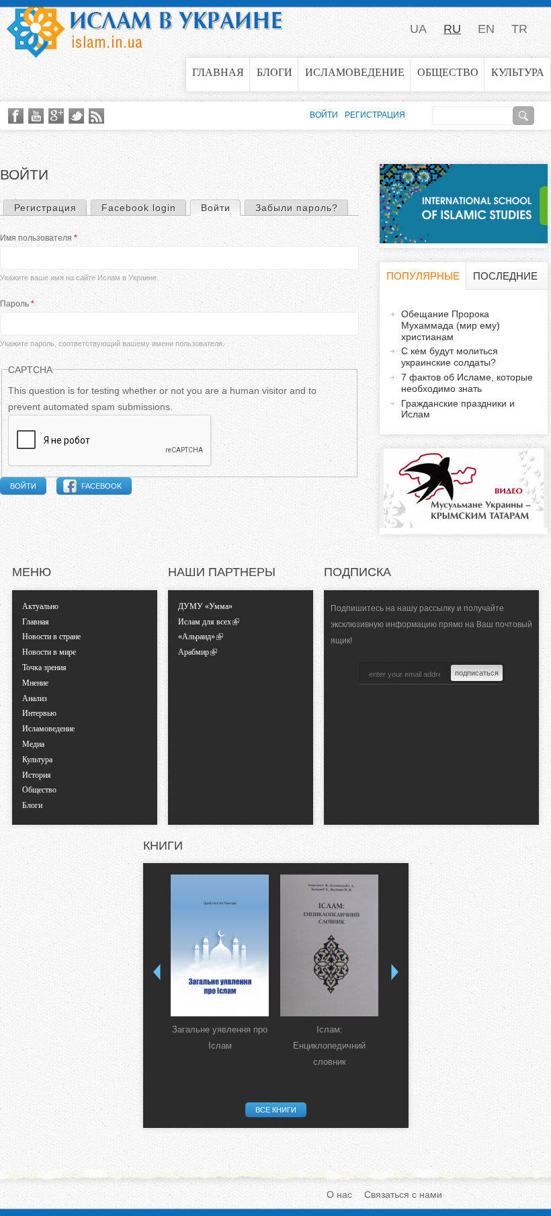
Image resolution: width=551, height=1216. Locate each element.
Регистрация (45, 207)
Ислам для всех (204, 621)
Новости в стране (51, 636)
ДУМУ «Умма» (205, 606)
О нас (339, 1194)
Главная (218, 72)
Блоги (274, 72)
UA (418, 29)
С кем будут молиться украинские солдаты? (449, 357)
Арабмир (193, 652)
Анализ (34, 698)
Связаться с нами (403, 1194)
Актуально (40, 606)
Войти (220, 207)
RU (452, 29)
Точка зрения (44, 667)
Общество (447, 72)
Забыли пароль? (296, 207)
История (36, 775)
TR (519, 29)
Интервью (39, 713)
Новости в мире (49, 652)
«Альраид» (196, 636)
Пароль (17, 304)
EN (486, 29)
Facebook (101, 486)
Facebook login (138, 207)
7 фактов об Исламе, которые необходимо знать (467, 383)
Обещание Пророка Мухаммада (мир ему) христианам (450, 325)
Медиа (33, 744)
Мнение (35, 683)
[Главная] (144, 29)
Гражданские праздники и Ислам (458, 409)
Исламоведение (355, 72)
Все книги (275, 1110)
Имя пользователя (38, 238)
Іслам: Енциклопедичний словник (329, 1045)
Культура (517, 72)
